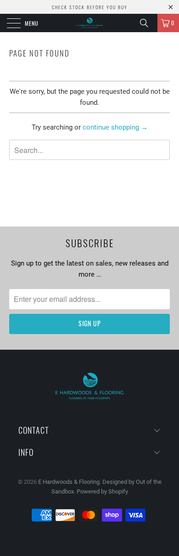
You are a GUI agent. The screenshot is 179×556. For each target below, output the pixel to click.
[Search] (147, 23)
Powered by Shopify (102, 491)
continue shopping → (115, 127)
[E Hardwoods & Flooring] (89, 23)
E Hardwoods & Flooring (69, 481)
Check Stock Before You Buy (90, 7)
